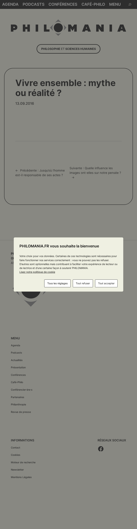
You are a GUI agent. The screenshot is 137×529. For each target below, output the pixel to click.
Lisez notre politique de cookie (37, 271)
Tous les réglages (57, 283)
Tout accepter (106, 283)
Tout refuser (83, 283)
